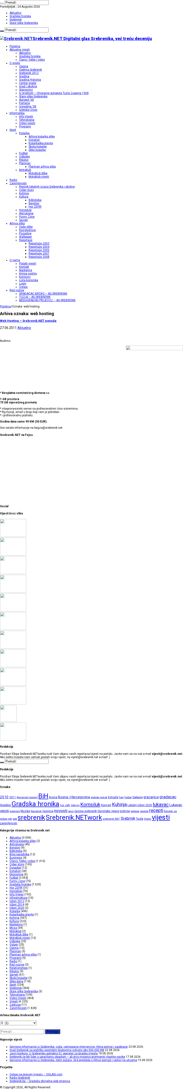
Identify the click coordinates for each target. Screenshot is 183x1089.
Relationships (19, 968)
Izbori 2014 (17, 904)
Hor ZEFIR (35, 206)
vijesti (161, 817)
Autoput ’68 (26, 99)
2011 (12, 797)
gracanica (151, 797)
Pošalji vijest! (27, 263)
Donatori (34, 140)
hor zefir (65, 805)
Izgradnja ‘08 (27, 106)
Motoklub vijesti (39, 176)
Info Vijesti (26, 116)
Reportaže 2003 (39, 243)
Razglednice (27, 230)
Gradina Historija (30, 79)
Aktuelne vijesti (20, 49)
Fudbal (23, 153)
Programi (25, 126)
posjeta (144, 811)
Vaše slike (26, 226)
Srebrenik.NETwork (74, 817)
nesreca (47, 811)
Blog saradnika (19, 854)
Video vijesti (27, 123)
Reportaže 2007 (39, 253)
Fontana (24, 103)
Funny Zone (27, 216)
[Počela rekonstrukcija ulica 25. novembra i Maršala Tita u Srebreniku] (13, 703)
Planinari (24, 163)
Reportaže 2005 (39, 250)
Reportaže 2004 (39, 246)
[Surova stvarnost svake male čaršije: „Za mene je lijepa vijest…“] (8, 721)
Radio (13, 180)
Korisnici (24, 277)
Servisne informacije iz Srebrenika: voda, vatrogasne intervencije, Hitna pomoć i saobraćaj (69, 1046)
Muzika (25, 811)
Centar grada (27, 83)
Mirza (13, 928)
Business (16, 857)
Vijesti (14, 1001)
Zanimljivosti (18, 183)
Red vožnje (17, 290)
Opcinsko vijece (108, 811)
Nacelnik (36, 811)
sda (15, 818)
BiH (43, 796)
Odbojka (24, 156)
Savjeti (23, 220)
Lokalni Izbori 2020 (139, 805)
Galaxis (137, 797)
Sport (13, 130)
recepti (156, 810)
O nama (15, 260)
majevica (15, 811)
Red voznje (17, 964)
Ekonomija (16, 874)
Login (22, 283)
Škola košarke (38, 146)
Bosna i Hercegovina (74, 797)
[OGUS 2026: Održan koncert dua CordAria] (13, 666)
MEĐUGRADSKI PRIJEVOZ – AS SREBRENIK (47, 300)
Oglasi (23, 287)
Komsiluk (90, 804)
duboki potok (99, 797)
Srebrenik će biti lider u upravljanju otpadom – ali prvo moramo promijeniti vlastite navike (67, 1056)
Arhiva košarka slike (42, 136)
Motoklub (25, 170)
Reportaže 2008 (39, 257)
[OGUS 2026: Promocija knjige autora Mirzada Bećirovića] (13, 685)
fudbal (128, 797)
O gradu (15, 63)
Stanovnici (26, 89)
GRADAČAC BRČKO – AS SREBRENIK (43, 293)
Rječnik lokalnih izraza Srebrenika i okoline (47, 186)
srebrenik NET (111, 818)
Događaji (15, 867)
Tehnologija (26, 120)
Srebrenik (16, 19)
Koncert (106, 805)
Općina (23, 66)
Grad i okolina (28, 86)
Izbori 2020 (17, 907)
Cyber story (26, 190)
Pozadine (25, 233)
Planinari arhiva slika (42, 166)
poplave (135, 811)
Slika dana (16, 981)
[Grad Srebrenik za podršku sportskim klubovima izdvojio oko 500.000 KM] (13, 554)
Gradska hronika (20, 16)
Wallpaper (25, 236)
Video (147, 818)
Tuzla (139, 818)
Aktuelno (15, 13)
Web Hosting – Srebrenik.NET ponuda (28, 320)
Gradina (24, 76)
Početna (15, 46)
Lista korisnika (28, 280)
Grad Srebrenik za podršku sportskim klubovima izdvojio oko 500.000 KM (57, 1050)
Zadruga (15, 1004)
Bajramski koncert (27, 797)
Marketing (25, 270)
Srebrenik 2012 (29, 73)
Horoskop (25, 210)
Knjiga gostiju (28, 273)
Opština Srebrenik (30, 69)
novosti (60, 810)
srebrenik (31, 817)
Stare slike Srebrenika (24, 23)
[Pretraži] (2, 3)
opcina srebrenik (85, 811)
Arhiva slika (17, 223)
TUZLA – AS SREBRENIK (35, 297)
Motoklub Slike (38, 173)
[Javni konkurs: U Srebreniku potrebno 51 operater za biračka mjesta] (13, 573)
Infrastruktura (18, 897)
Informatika (17, 113)
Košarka (24, 133)
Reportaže (25, 240)
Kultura (23, 196)
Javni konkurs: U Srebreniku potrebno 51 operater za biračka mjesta (54, 1053)
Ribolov (24, 160)
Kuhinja (24, 193)
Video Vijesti (18, 998)
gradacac (167, 796)
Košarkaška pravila (41, 143)
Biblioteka (35, 200)
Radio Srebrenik (20, 1077)
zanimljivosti (8, 823)
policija (125, 811)
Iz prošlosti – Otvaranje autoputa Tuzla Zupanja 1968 (54, 93)
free (121, 797)
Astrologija (26, 213)
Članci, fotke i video (32, 59)
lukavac (161, 804)
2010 (4, 797)
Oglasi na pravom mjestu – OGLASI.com (36, 1074)
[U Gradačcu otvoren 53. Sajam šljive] (13, 629)
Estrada (113, 797)
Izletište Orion (28, 109)
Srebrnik (128, 818)
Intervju (75, 805)
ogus (71, 811)
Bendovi (34, 203)
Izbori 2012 (17, 901)
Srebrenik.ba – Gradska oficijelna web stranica (40, 1081)
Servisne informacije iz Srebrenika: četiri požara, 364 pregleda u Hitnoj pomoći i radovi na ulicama (73, 1060)
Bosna (53, 797)
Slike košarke (37, 150)
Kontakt (24, 267)
